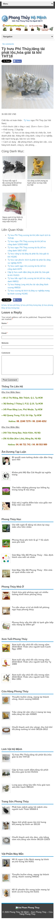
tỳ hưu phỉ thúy (14, 305)
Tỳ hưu (27, 120)
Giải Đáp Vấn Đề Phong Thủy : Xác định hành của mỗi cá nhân (32, 556)
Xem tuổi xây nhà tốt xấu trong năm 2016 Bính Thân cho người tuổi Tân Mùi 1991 (30, 676)
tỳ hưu (4, 305)
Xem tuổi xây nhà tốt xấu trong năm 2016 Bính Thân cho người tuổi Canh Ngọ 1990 (31, 646)
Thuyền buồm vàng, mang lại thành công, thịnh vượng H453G (30, 698)
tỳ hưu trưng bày (12, 308)
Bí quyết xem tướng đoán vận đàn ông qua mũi (32, 458)
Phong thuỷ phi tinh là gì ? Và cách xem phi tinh (30, 541)
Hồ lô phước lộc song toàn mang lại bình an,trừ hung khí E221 (31, 890)
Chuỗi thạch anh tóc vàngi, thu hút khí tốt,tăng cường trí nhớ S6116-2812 (32, 728)
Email (5, 333)
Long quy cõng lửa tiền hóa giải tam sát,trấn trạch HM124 (31, 786)
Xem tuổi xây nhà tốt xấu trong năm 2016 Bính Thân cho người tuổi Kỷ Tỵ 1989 (31, 661)
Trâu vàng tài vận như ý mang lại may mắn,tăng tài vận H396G (31, 713)
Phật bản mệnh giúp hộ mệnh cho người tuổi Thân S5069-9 (29, 808)
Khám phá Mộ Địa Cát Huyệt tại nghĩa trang (31, 473)
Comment (6, 353)
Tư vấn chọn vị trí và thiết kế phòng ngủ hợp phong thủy (30, 608)
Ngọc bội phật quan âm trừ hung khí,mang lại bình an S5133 (29, 823)
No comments (8, 44)
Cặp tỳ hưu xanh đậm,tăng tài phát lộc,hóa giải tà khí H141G (30, 770)
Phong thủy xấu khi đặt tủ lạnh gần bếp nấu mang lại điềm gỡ (32, 623)
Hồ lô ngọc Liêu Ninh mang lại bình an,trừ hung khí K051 (30, 860)
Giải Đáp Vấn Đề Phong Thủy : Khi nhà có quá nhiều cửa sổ (32, 571)
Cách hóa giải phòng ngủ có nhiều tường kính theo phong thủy (30, 593)
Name (5, 323)
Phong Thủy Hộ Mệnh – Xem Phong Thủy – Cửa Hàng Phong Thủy (31, 913)
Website (5, 343)
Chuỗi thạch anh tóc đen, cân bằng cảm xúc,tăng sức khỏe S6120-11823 (31, 838)
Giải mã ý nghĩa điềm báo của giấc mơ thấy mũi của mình (32, 503)
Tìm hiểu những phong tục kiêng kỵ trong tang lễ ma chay (31, 488)
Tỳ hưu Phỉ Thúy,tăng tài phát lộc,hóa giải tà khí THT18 (31, 755)
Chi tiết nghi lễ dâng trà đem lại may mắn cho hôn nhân (31, 526)
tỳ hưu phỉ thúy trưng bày (31, 305)
